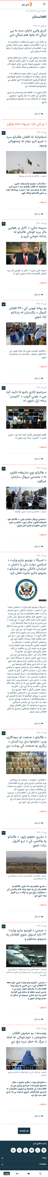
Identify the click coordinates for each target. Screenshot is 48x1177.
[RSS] (13, 1150)
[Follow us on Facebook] (43, 1150)
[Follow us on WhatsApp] (19, 1150)
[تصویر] (29, 1173)
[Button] (38, 114)
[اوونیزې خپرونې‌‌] (17, 1173)
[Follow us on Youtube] (31, 1150)
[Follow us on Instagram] (25, 1150)
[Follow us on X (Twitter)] (37, 1150)
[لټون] (40, 1173)
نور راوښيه (24, 1130)
